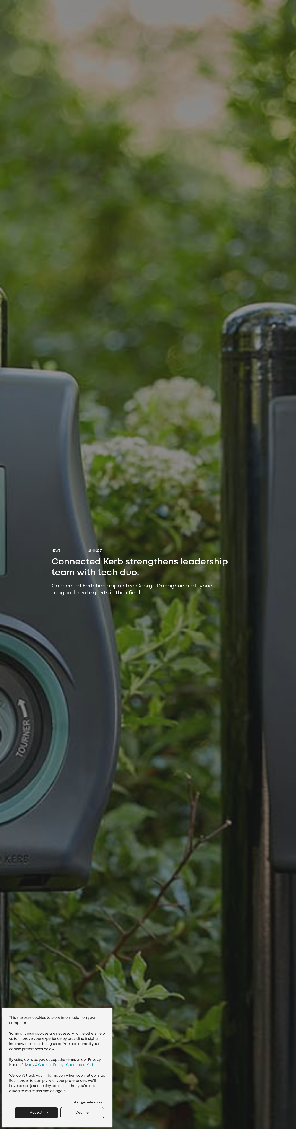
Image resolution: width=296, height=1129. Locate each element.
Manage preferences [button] (87, 1102)
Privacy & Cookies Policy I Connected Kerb (57, 1065)
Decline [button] (82, 1112)
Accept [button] (36, 1112)
